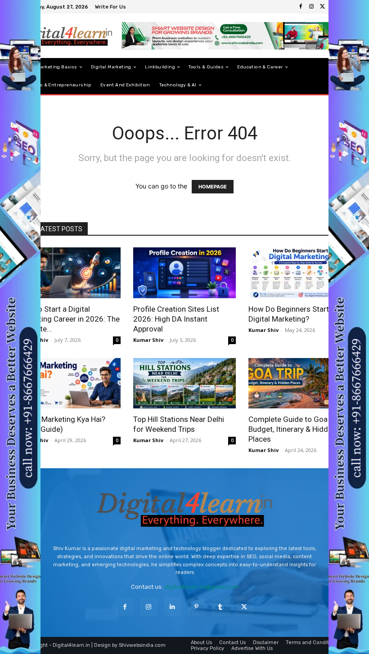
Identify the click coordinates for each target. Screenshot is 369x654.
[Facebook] (300, 6)
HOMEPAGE (212, 187)
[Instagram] (311, 6)
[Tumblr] (220, 606)
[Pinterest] (196, 606)
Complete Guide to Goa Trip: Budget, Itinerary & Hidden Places (296, 429)
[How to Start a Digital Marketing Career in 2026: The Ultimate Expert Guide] (69, 272)
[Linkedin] (172, 606)
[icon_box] (111, 8)
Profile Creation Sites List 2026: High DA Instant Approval (176, 319)
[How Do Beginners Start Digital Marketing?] (299, 272)
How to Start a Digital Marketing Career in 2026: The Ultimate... (69, 319)
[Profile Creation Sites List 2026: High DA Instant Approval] (184, 272)
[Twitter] (322, 6)
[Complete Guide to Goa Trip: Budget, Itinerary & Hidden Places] (299, 383)
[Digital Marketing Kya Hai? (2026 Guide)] (69, 383)
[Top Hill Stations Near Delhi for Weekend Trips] (184, 383)
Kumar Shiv (148, 339)
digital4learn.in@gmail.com (201, 586)
